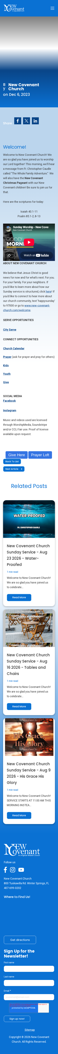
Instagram (9, 410)
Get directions (20, 940)
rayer (8, 356)
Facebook (9, 400)
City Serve (9, 329)
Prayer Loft (40, 455)
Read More (19, 597)
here (48, 291)
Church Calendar (13, 348)
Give (6, 382)
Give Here (16, 455)
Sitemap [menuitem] (30, 1029)
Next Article (11, 469)
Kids (6, 365)
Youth (7, 373)
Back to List (12, 461)
